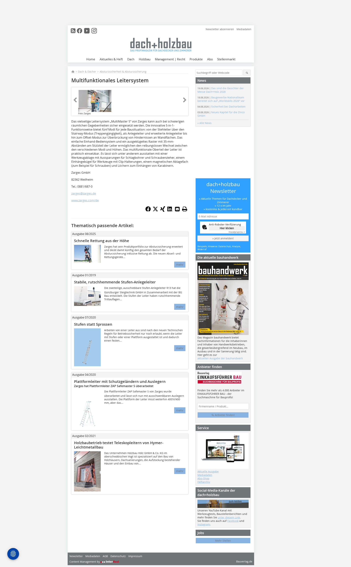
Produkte (196, 59)
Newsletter (76, 556)
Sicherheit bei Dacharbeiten (221, 106)
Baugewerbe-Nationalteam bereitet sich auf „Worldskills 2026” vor (221, 99)
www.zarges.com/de (85, 200)
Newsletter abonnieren (220, 29)
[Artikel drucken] (184, 209)
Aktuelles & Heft (111, 59)
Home (90, 59)
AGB (105, 556)
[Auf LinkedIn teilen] (170, 210)
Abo (210, 59)
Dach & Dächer (87, 71)
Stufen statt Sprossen (93, 324)
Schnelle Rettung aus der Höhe (101, 240)
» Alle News (204, 123)
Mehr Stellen (223, 540)
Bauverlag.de (244, 561)
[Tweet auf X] (155, 210)
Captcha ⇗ (237, 232)
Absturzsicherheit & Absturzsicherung (123, 71)
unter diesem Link (229, 517)
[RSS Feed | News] (73, 30)
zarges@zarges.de (83, 193)
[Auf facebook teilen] (148, 210)
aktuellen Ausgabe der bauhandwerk (220, 358)
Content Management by (85, 561)
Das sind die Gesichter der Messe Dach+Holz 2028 (220, 89)
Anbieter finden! (224, 415)
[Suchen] (246, 73)
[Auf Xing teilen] (162, 210)
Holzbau (144, 59)
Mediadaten (244, 29)
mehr (180, 265)
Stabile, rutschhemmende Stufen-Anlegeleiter (115, 282)
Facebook (233, 521)
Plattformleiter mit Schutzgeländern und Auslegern (120, 381)
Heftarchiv (203, 482)
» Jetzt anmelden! (223, 238)
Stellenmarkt (226, 59)
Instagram (203, 524)
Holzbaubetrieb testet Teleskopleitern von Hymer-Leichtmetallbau (118, 445)
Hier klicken (227, 228)
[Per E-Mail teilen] (177, 209)
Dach (130, 59)
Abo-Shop (203, 478)
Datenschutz (118, 556)
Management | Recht (170, 59)
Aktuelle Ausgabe (208, 471)
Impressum (135, 556)
